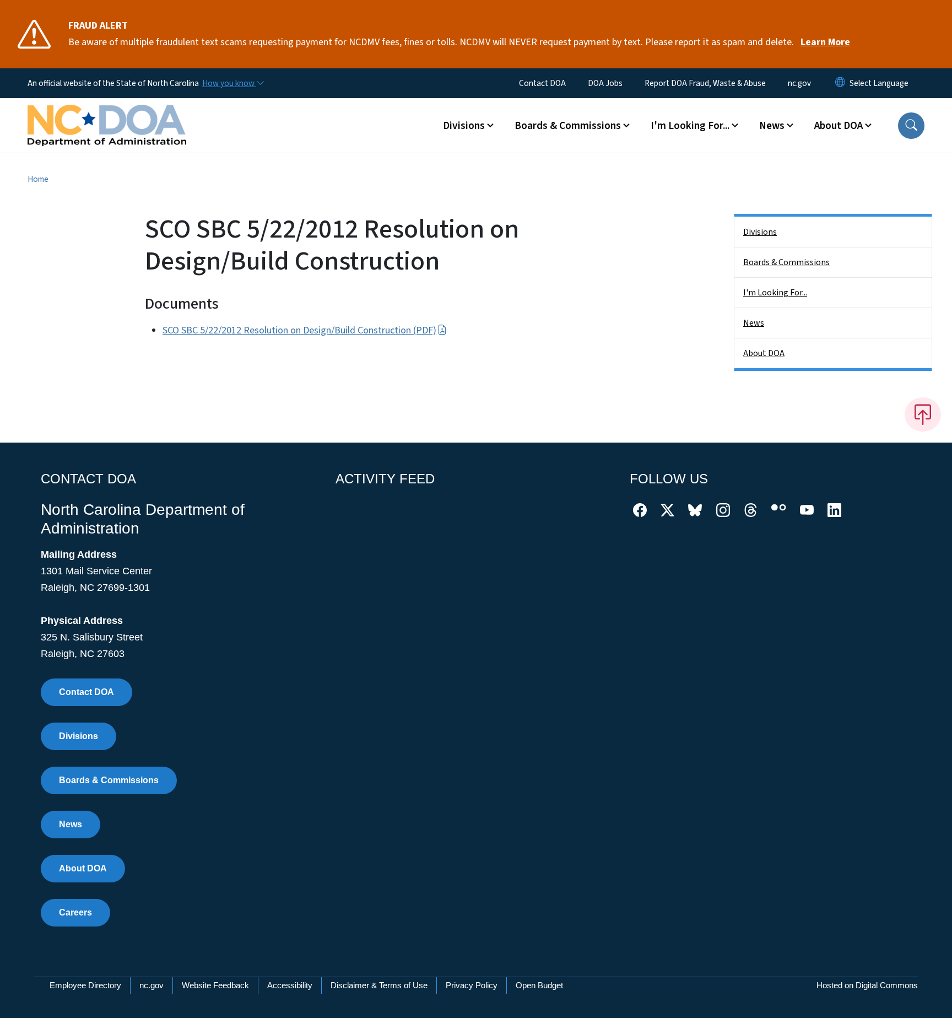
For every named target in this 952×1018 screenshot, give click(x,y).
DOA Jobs (605, 83)
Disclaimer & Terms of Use (379, 985)
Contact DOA (542, 83)
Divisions (760, 232)
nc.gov (799, 83)
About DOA (764, 353)
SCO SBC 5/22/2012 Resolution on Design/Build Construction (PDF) (299, 330)
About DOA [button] (838, 125)
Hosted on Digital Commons (867, 985)
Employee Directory (85, 985)
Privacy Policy (471, 985)
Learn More (825, 42)
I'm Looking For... (775, 293)
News (753, 323)
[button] (911, 125)
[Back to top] (923, 414)
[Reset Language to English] (840, 83)
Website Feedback (215, 985)
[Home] (107, 113)
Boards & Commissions (786, 262)
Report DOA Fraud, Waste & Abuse (705, 83)
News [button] (772, 125)
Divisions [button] (464, 125)
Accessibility (289, 985)
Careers (75, 912)
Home (38, 179)
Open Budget (539, 985)
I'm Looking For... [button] (690, 125)
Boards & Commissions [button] (568, 125)
